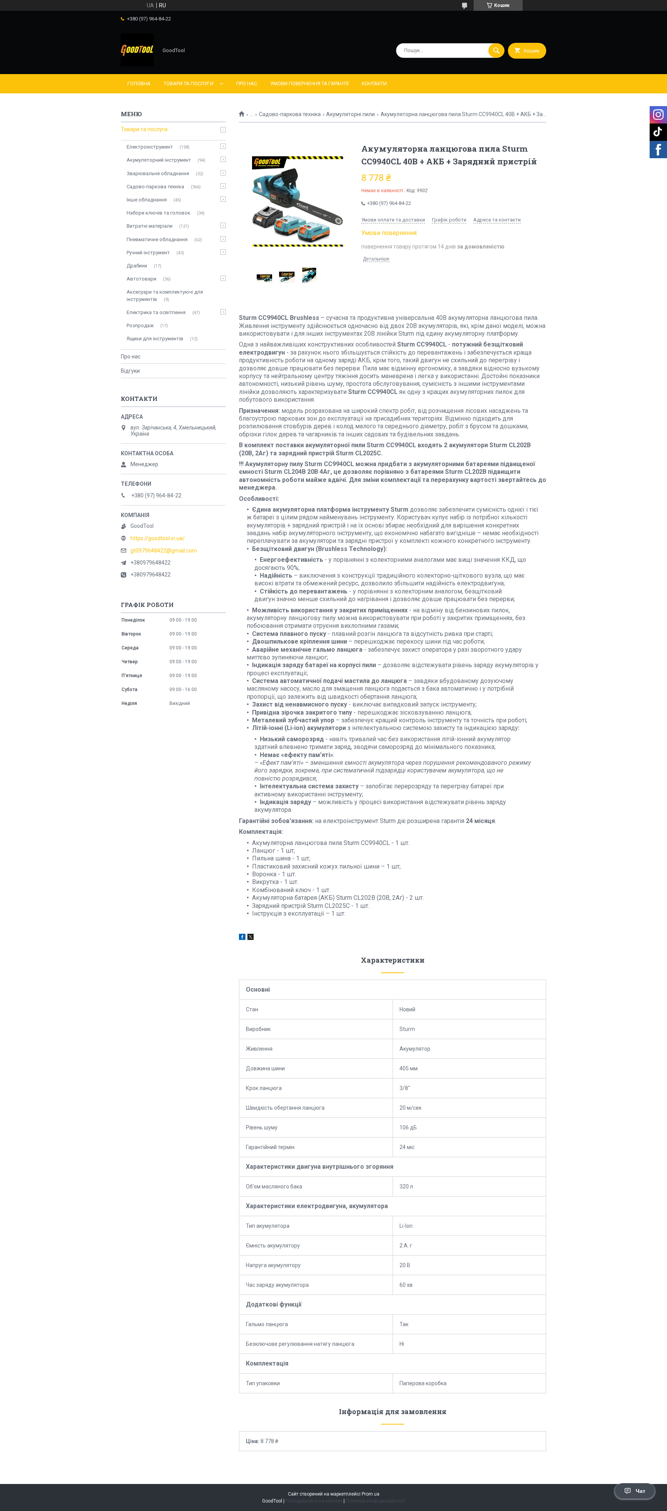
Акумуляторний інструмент (159, 160)
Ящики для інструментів (155, 338)
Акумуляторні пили (350, 114)
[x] (250, 938)
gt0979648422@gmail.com (163, 551)
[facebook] (242, 938)
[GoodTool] (137, 64)
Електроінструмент (150, 147)
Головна (139, 83)
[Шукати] (496, 50)
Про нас (246, 83)
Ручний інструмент (148, 252)
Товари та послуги (188, 83)
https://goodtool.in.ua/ (157, 538)
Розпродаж (140, 325)
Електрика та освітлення (156, 312)
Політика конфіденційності (375, 1501)
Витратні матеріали (150, 226)
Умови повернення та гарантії (309, 83)
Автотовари (141, 279)
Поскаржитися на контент (314, 1501)
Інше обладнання (147, 200)
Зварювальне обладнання (158, 173)
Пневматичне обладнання (157, 239)
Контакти (374, 83)
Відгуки (130, 371)
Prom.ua (370, 1494)
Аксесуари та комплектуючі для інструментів (165, 295)
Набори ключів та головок (158, 213)
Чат (640, 1491)
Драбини (137, 266)
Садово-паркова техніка (290, 114)
